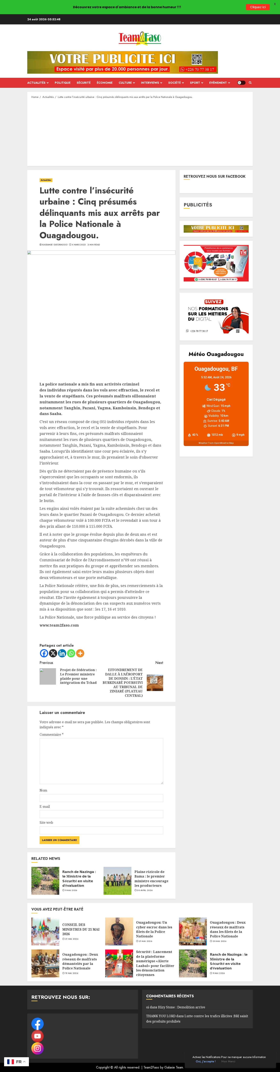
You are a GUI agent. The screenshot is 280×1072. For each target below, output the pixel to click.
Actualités (36, 83)
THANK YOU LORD (160, 1016)
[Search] (250, 83)
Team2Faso (151, 1067)
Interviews (150, 83)
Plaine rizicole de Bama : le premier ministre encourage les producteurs (151, 878)
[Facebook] (44, 653)
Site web (46, 822)
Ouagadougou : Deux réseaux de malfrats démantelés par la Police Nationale (80, 961)
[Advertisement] (140, 132)
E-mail (45, 806)
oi (147, 1007)
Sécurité (84, 83)
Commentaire (52, 734)
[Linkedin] (62, 653)
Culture (125, 83)
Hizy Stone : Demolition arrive (181, 1007)
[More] (80, 653)
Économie (105, 83)
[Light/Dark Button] (241, 83)
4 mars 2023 (79, 244)
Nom (43, 790)
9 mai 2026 (71, 890)
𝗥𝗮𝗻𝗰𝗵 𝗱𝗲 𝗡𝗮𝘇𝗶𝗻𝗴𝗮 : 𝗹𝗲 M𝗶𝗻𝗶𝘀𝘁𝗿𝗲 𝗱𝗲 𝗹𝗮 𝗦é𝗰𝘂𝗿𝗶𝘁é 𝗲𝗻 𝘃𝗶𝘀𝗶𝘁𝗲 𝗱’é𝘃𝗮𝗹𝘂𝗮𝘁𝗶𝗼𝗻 (79, 878)
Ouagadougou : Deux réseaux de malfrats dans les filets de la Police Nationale (228, 929)
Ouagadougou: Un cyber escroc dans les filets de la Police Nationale (154, 929)
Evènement (218, 83)
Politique (63, 83)
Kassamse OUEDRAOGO (54, 244)
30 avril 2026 (145, 890)
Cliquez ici (258, 7)
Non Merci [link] (228, 1061)
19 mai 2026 (71, 973)
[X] (53, 653)
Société (174, 83)
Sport (195, 83)
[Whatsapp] (71, 653)
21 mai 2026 (71, 939)
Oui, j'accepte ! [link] (206, 1061)
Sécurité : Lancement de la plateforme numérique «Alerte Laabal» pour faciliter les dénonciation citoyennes (155, 963)
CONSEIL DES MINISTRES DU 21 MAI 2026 (80, 929)
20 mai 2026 (219, 941)
